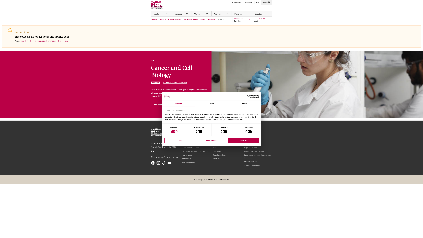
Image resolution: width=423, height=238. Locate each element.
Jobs (214, 147)
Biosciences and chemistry (175, 82)
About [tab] (244, 104)
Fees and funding (188, 162)
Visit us (217, 13)
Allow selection (211, 140)
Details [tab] (211, 104)
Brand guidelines (219, 155)
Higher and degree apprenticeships (195, 151)
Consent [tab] (178, 104)
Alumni (197, 13)
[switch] (199, 131)
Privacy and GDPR (251, 161)
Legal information (250, 147)
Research (178, 13)
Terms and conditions (252, 165)
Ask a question (160, 104)
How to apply (187, 155)
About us (258, 13)
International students (190, 147)
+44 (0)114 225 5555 (168, 157)
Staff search (217, 151)
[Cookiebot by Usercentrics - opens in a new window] (249, 96)
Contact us (217, 158)
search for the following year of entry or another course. (44, 40)
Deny (180, 140)
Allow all (243, 140)
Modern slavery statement (254, 151)
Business (238, 13)
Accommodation (188, 158)
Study (156, 13)
